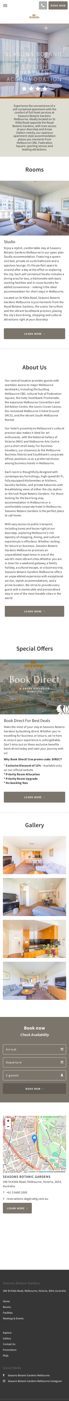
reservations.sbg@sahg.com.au (27, 1199)
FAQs (5, 1355)
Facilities (8, 1312)
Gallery (7, 1338)
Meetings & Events (13, 1318)
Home (6, 1301)
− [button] (8, 1126)
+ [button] (8, 1120)
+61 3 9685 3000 (17, 1192)
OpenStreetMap (46, 1171)
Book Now (32, 1088)
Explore (7, 1332)
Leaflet (32, 1171)
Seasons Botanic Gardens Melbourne (29, 1375)
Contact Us (9, 1344)
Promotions (9, 1349)
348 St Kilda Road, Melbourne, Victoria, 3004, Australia (34, 1290)
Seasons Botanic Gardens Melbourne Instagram (35, 1381)
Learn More (33, 333)
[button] (5, 228)
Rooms (7, 1307)
